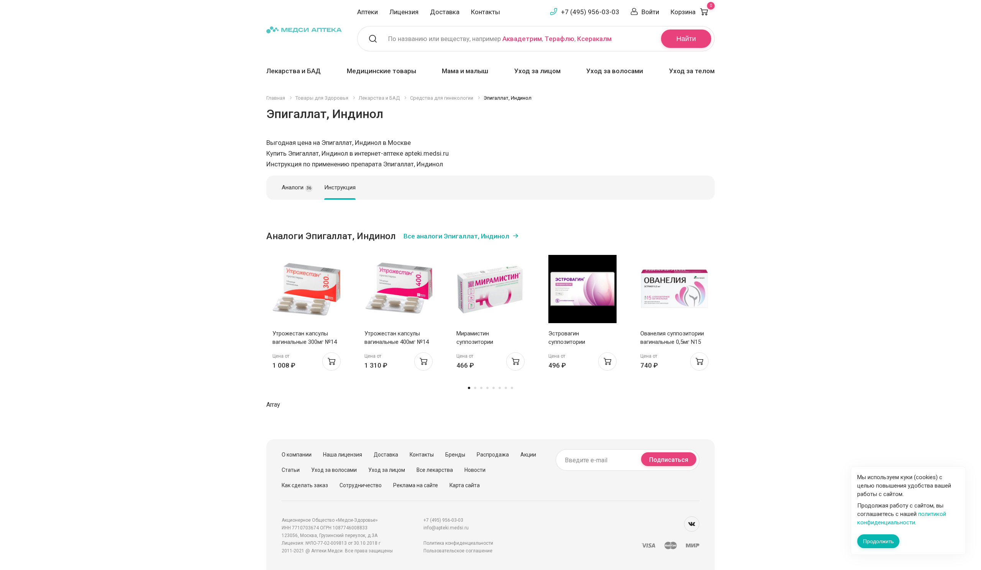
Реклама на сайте (415, 485)
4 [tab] (487, 388)
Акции (528, 455)
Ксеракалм (594, 39)
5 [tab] (493, 388)
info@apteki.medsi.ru (446, 528)
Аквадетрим (522, 39)
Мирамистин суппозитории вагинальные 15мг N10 (486, 342)
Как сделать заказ (305, 485)
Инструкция (340, 187)
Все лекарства (435, 470)
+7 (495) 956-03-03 (590, 12)
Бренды (455, 455)
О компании (297, 455)
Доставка (444, 12)
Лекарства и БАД (293, 71)
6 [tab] (500, 388)
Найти (686, 39)
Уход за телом (692, 71)
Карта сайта (464, 485)
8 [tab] (512, 388)
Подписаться (668, 459)
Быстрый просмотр (307, 291)
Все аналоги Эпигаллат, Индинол (456, 236)
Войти (650, 12)
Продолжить (878, 541)
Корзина (691, 12)
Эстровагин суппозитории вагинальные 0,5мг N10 (578, 342)
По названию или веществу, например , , (500, 39)
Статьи (291, 470)
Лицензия (403, 12)
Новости (475, 470)
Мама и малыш (465, 71)
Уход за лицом (537, 71)
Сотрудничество (361, 485)
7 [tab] (506, 388)
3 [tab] (481, 388)
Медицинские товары (381, 71)
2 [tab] (475, 388)
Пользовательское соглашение (457, 551)
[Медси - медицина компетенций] (304, 29)
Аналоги (296, 187)
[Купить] (331, 361)
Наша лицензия (342, 455)
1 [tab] (469, 388)
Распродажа (493, 455)
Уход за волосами (614, 71)
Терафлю (559, 39)
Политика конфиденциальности (458, 543)
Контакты (485, 12)
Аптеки (367, 12)
